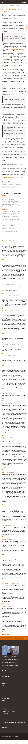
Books (3, 685)
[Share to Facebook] (9, 182)
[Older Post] (24, 638)
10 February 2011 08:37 (10, 393)
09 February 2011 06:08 (12, 355)
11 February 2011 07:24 (12, 525)
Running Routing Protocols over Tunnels (9, 231)
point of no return (18, 164)
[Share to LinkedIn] (6, 182)
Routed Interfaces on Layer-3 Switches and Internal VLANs (12, 213)
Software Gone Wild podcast (9, 711)
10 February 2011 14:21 (10, 437)
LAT (10, 30)
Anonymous (4, 295)
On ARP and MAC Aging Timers (7, 198)
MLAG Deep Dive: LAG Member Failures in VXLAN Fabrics (12, 217)
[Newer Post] (3, 638)
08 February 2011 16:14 (15, 310)
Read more (4, 727)
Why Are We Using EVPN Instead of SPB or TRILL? (11, 205)
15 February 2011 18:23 (11, 539)
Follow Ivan (5, 713)
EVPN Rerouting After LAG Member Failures (10, 216)
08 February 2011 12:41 (12, 261)
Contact (3, 700)
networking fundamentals (8, 187)
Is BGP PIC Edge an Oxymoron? (7, 229)
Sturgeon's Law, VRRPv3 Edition (8, 228)
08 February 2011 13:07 (10, 284)
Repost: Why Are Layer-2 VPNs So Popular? (10, 204)
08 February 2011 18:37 (14, 336)
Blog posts (5, 709)
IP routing (18, 184)
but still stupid (9, 73)
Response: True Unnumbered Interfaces (9, 225)
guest (3, 393)
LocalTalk (10, 56)
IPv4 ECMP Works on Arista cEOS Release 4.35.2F (11, 211)
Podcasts (4, 683)
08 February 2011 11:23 (10, 240)
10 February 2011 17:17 (14, 506)
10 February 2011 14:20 (10, 403)
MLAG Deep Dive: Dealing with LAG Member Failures (11, 219)
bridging (4, 184)
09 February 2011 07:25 (12, 368)
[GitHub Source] (12, 182)
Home (3, 693)
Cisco (15, 66)
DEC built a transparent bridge (16, 49)
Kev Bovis (4, 261)
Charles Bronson (5, 310)
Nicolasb (4, 539)
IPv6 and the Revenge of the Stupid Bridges (10, 201)
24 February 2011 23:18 (11, 606)
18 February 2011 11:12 (10, 556)
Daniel (3, 240)
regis (3, 284)
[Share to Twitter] (2, 182)
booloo (3, 606)
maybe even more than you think (15, 177)
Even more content (6, 698)
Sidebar (26, 27)
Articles (3, 678)
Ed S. (3, 403)
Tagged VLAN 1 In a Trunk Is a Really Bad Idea (10, 202)
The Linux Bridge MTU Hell (7, 214)
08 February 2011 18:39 (14, 344)
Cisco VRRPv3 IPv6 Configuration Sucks (9, 226)
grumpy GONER (12, 18)
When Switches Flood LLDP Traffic (8, 199)
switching (11, 184)
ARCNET (3, 56)
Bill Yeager (17, 60)
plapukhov (4, 355)
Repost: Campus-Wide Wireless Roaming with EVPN (11, 232)
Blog (3, 696)
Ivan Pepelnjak (5, 336)
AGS (5, 66)
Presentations (5, 681)
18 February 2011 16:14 (14, 583)
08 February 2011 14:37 (13, 295)
